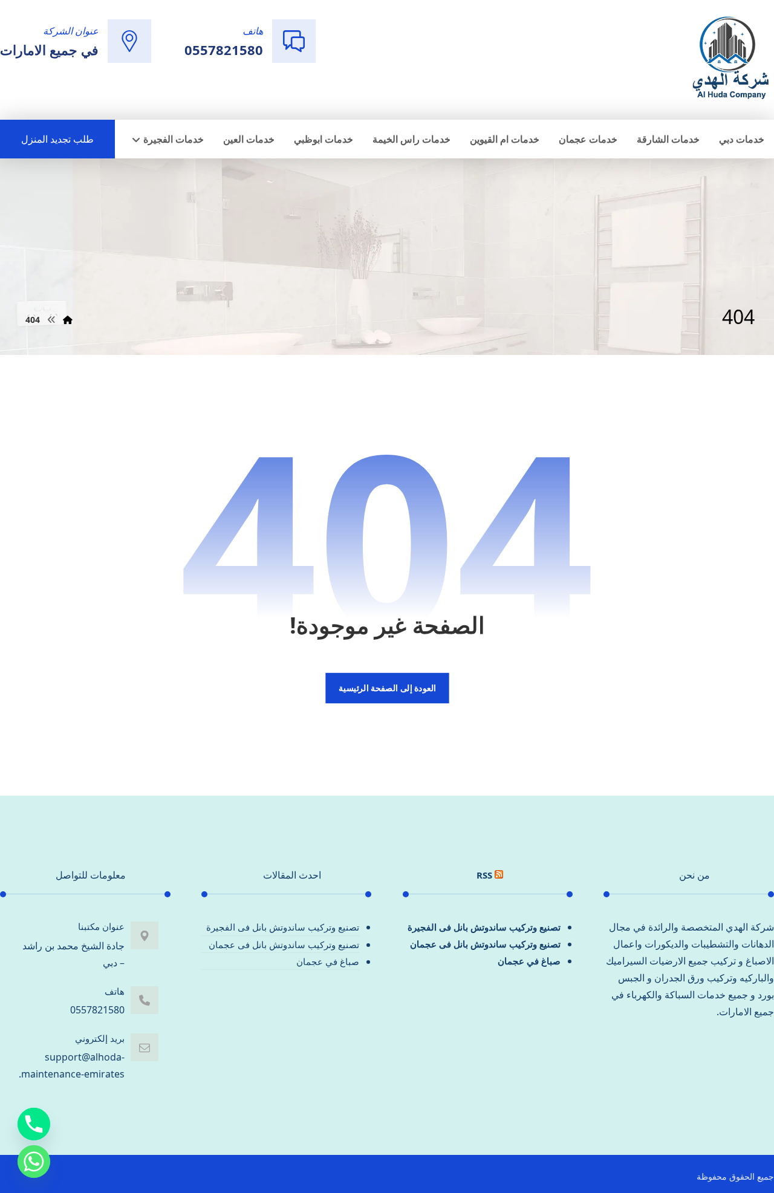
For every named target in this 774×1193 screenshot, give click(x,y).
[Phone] (34, 1124)
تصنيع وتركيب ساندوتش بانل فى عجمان (485, 944)
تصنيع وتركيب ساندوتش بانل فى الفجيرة (484, 927)
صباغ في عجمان (529, 961)
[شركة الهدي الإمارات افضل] (730, 59)
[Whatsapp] (34, 1161)
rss (484, 875)
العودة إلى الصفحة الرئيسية (386, 688)
